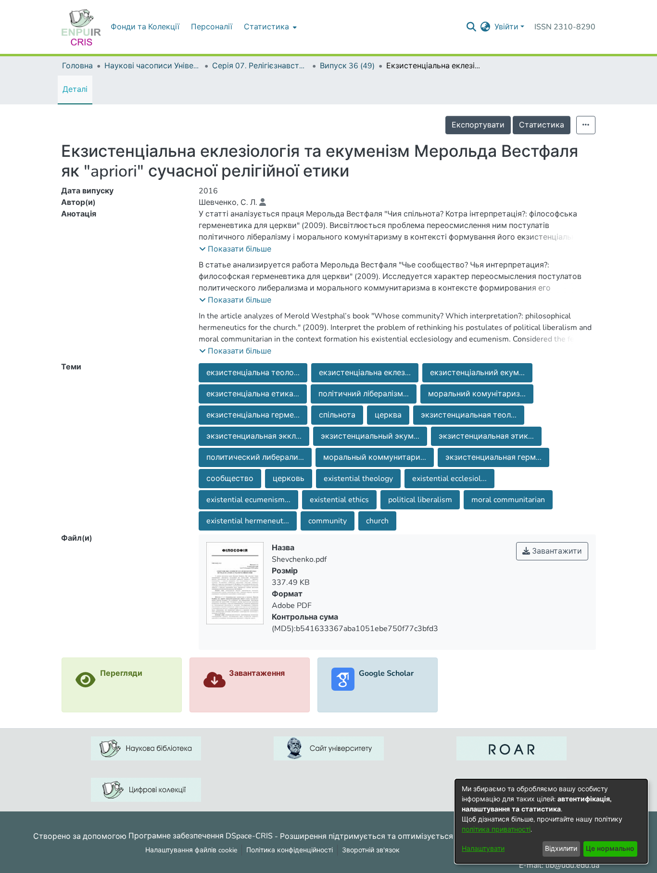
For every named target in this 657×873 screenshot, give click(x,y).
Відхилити (561, 848)
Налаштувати (483, 848)
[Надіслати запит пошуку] (472, 27)
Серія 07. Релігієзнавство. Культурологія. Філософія (260, 66)
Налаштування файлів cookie (191, 850)
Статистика (541, 125)
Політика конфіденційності (289, 850)
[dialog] (551, 821)
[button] (235, 249)
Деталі (75, 89)
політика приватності (496, 829)
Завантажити (556, 551)
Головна (77, 66)
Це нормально (610, 848)
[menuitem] (269, 27)
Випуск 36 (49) (347, 66)
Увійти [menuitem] (506, 27)
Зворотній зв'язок (371, 850)
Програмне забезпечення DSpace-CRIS (200, 836)
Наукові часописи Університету (152, 66)
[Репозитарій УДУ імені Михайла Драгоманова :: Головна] (81, 27)
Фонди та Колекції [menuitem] (145, 27)
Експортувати (478, 125)
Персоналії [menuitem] (211, 27)
